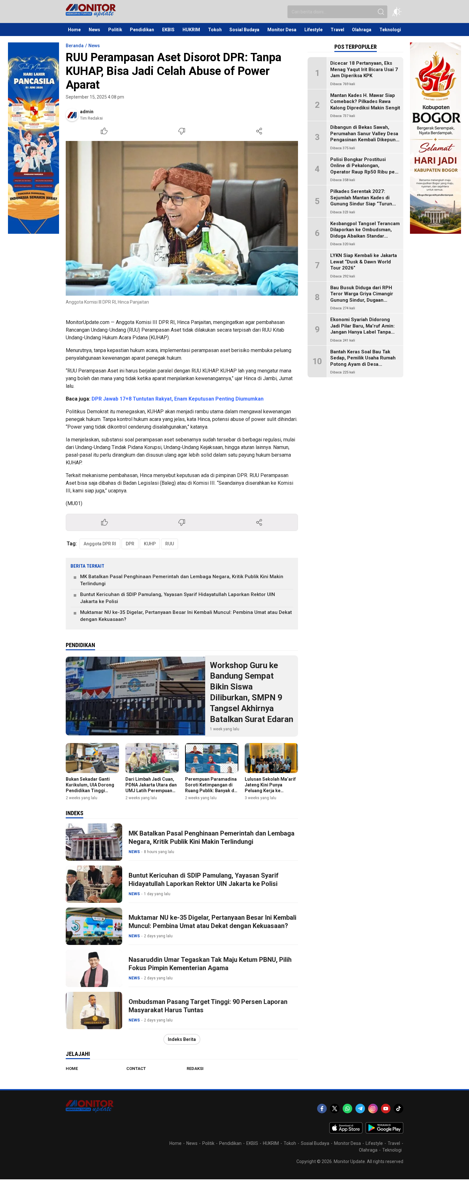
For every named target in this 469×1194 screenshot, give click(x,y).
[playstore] (384, 1131)
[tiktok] (398, 1108)
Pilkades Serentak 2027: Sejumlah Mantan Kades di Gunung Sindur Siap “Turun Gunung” (361, 200)
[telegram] (360, 1108)
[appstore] (345, 1131)
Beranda (75, 45)
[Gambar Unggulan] (182, 218)
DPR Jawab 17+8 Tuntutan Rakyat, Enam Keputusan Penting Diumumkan (178, 399)
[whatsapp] (347, 1108)
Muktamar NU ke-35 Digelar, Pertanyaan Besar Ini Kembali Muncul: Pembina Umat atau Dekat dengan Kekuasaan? (186, 616)
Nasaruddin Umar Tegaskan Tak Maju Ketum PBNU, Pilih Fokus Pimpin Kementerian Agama (210, 964)
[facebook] (322, 1108)
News (94, 45)
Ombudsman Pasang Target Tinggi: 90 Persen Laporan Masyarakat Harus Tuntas (208, 1006)
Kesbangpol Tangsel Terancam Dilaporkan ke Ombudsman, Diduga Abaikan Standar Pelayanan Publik (365, 233)
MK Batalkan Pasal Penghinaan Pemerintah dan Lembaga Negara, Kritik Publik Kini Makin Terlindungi (181, 580)
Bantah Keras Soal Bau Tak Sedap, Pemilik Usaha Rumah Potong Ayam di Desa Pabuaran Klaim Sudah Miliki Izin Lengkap (363, 364)
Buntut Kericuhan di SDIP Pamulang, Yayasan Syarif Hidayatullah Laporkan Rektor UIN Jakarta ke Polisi (177, 598)
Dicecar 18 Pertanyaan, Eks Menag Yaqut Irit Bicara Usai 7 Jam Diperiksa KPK (364, 69)
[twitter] (334, 1108)
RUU (169, 543)
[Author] (72, 114)
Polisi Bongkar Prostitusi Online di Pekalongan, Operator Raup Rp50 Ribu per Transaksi (363, 169)
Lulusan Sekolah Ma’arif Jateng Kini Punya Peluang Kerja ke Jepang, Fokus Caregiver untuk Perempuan (271, 791)
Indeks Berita (182, 1039)
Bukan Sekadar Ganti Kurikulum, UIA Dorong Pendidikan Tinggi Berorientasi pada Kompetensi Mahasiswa (91, 791)
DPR (130, 543)
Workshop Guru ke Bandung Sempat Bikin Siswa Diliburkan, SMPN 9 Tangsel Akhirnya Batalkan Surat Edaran (251, 692)
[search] (381, 11)
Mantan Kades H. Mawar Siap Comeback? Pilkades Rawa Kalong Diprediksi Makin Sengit (365, 101)
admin (86, 111)
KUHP (150, 543)
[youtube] (386, 1108)
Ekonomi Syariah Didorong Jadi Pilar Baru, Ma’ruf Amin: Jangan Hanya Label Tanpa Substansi (362, 329)
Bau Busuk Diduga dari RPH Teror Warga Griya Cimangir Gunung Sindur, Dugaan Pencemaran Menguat (361, 297)
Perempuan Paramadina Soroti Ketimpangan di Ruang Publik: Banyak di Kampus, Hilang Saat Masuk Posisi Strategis (211, 791)
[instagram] (373, 1108)
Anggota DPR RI (100, 543)
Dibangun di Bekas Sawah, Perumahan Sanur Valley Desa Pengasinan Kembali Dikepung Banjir (364, 136)
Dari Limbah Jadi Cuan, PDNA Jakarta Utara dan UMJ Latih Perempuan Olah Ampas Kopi (151, 788)
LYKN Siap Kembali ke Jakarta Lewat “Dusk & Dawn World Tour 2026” (363, 262)
